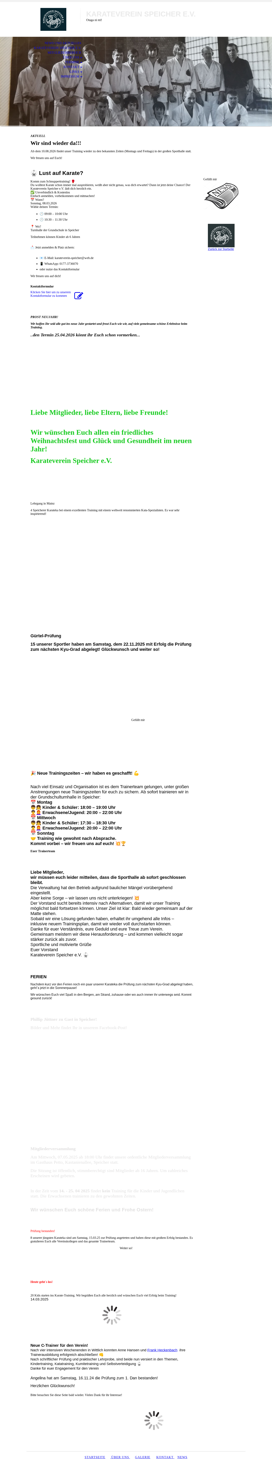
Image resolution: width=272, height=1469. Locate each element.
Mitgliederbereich (64, 52)
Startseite (95, 1457)
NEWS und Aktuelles (63, 43)
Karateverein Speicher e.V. (57, 47)
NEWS (182, 1457)
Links (74, 71)
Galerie (142, 1457)
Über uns (71, 57)
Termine (72, 62)
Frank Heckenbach (162, 1350)
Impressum (70, 76)
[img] (53, 19)
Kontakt (71, 67)
